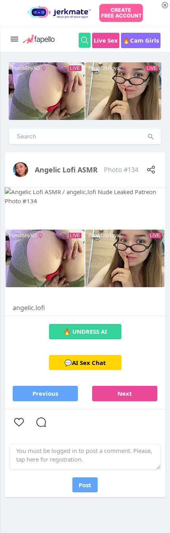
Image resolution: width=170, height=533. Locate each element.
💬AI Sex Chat (85, 363)
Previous (45, 393)
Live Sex (106, 40)
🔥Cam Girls (141, 40)
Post (85, 485)
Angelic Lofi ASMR (66, 169)
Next (124, 393)
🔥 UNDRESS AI (85, 331)
